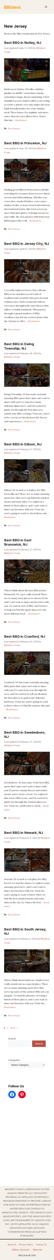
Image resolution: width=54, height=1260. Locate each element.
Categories (14, 1060)
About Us (11, 1244)
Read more (21, 120)
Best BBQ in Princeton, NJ (25, 143)
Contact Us (41, 1244)
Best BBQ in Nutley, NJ (22, 43)
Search (12, 1038)
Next (14, 1027)
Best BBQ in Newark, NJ (23, 833)
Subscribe (38, 1249)
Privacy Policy (26, 1244)
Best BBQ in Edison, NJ (23, 444)
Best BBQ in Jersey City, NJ (26, 244)
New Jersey (14, 128)
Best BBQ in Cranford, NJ (24, 636)
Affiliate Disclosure (21, 1249)
